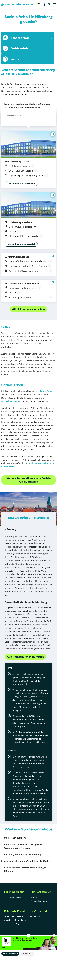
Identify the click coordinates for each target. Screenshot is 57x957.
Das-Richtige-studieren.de (13, 916)
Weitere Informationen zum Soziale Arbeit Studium (28, 479)
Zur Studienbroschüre (10, 954)
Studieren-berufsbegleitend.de (15, 924)
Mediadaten (34, 897)
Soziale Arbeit (46, 391)
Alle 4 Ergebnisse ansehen (28, 309)
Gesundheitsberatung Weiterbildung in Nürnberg (28, 861)
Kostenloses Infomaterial (21, 183)
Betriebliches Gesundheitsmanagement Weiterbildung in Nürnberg (23, 846)
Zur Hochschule (26, 954)
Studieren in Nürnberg (15, 837)
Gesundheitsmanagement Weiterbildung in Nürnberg (25, 869)
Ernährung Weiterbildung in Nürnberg (22, 854)
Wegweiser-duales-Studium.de (15, 920)
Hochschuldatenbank (11, 401)
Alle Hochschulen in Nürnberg (25, 656)
